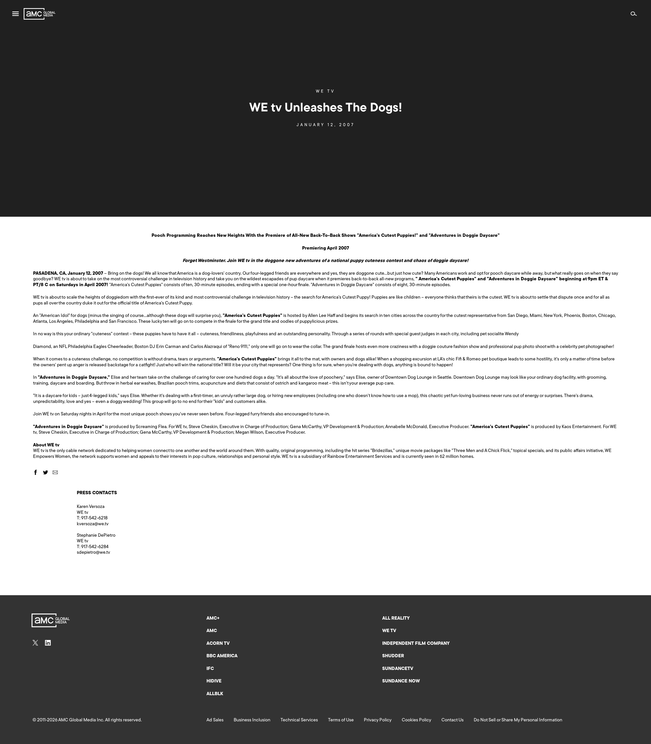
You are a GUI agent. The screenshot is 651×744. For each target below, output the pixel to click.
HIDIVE (213, 681)
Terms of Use (341, 720)
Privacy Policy (378, 720)
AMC (211, 631)
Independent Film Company (416, 643)
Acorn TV (218, 643)
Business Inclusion (252, 720)
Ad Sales (215, 720)
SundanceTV (397, 669)
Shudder (393, 656)
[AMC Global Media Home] (39, 14)
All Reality (396, 618)
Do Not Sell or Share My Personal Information (518, 720)
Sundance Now (401, 681)
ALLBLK (214, 694)
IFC (210, 669)
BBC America (222, 656)
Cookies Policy (416, 720)
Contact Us (452, 720)
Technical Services (299, 720)
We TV (325, 92)
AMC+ (213, 618)
